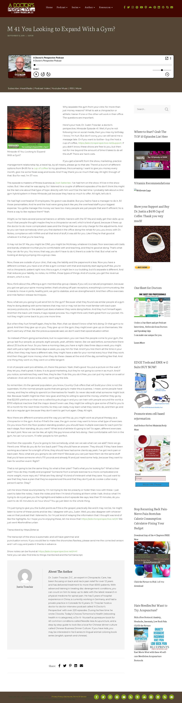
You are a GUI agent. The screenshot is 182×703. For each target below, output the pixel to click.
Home (49, 7)
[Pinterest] (155, 7)
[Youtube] (141, 7)
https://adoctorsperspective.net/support (99, 143)
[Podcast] (146, 7)
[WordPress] (163, 7)
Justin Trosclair (25, 586)
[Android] (150, 7)
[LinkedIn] (159, 7)
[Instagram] (133, 7)
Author (89, 7)
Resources (105, 7)
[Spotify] (137, 7)
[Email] (171, 7)
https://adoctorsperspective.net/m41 (57, 551)
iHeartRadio (26, 88)
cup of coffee (41, 168)
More (78, 88)
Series (75, 7)
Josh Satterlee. (63, 182)
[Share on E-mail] (81, 665)
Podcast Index (42, 88)
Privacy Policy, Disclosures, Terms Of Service (69, 696)
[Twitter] (128, 7)
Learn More (139, 342)
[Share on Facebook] (59, 665)
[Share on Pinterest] (70, 665)
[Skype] (167, 7)
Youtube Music (60, 88)
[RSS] (130, 696)
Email (138, 474)
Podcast (61, 7)
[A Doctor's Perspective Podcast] (21, 8)
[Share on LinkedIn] (75, 665)
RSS (72, 88)
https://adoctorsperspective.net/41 (99, 519)
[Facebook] (124, 7)
